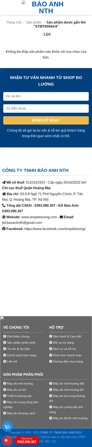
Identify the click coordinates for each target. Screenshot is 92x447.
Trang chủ (13, 22)
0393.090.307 (26, 441)
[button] (5, 7)
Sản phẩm (34, 22)
